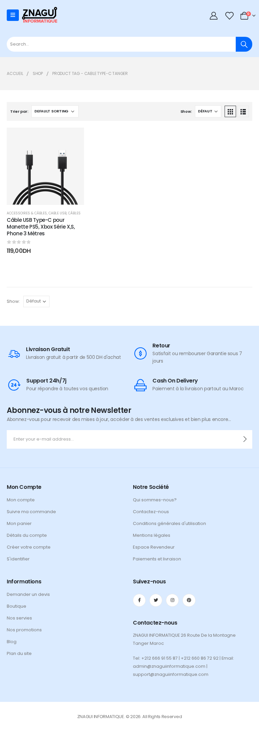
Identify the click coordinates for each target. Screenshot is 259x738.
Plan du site (19, 653)
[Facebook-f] (139, 600)
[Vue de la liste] (243, 111)
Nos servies (19, 618)
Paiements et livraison (157, 559)
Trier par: (19, 111)
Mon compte (21, 500)
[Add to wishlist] (73, 138)
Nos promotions (24, 630)
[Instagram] (172, 600)
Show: (186, 111)
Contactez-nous (151, 511)
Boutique (16, 606)
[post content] (45, 166)
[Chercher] (244, 44)
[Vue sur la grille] (230, 111)
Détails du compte (27, 535)
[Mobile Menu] (13, 15)
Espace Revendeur (154, 547)
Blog (12, 641)
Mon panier (19, 523)
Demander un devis (28, 594)
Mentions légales (151, 535)
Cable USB (57, 213)
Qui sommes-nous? (155, 500)
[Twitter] (155, 600)
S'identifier (18, 559)
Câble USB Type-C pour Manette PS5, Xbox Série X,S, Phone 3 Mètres (41, 226)
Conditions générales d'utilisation (169, 523)
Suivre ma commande (31, 511)
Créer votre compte (29, 547)
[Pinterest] (188, 600)
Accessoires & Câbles (27, 213)
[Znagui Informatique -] (39, 15)
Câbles (74, 213)
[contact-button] (245, 439)
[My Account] (214, 15)
